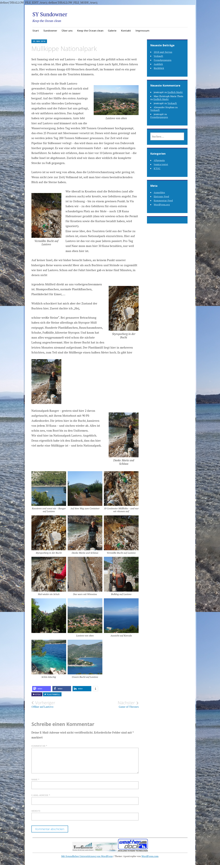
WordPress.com (149, 856)
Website (35, 810)
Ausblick (158, 64)
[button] (41, 688)
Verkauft (158, 56)
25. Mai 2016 (39, 41)
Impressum (142, 30)
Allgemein (159, 160)
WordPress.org (162, 204)
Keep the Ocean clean (90, 30)
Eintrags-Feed (161, 196)
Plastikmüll (53, 694)
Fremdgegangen (162, 60)
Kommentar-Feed (163, 200)
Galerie (112, 30)
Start (35, 30)
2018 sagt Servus (163, 52)
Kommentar (39, 745)
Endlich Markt (175, 92)
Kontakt (126, 30)
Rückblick (159, 68)
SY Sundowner (49, 14)
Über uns (67, 30)
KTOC (38, 694)
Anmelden (159, 192)
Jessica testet (161, 164)
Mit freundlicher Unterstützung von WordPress (87, 856)
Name (35, 779)
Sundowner (50, 30)
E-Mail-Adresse (40, 795)
